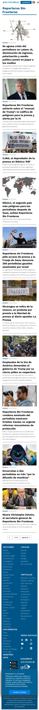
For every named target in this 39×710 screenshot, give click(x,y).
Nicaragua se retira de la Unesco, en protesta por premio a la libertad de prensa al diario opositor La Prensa (19, 313)
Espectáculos (8, 597)
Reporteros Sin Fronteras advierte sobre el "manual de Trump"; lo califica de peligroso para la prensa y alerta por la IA (18, 112)
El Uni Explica (8, 564)
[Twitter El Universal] (31, 640)
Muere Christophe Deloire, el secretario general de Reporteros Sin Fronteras (18, 518)
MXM (5, 610)
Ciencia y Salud (9, 607)
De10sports (25, 600)
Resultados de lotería (26, 617)
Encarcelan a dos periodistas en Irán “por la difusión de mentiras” (18, 474)
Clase (5, 633)
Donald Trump (8, 575)
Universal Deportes (10, 594)
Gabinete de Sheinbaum (7, 568)
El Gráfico (24, 597)
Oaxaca (23, 553)
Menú (5, 616)
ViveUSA (24, 605)
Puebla (23, 556)
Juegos (23, 608)
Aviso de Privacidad (20, 686)
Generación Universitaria (25, 593)
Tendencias (7, 605)
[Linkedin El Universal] (31, 648)
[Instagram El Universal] (31, 644)
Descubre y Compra (28, 578)
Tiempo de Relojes (10, 649)
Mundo (5, 43)
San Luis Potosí (26, 564)
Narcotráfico (7, 583)
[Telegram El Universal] (22, 640)
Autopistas (7, 624)
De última (6, 618)
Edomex (24, 550)
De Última (7, 641)
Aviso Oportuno (26, 583)
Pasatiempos (25, 610)
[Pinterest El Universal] (22, 648)
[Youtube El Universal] (22, 644)
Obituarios (24, 589)
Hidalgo (23, 558)
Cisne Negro (7, 652)
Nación (5, 550)
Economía (7, 591)
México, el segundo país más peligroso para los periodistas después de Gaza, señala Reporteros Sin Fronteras (17, 209)
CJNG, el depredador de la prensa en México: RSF (18, 160)
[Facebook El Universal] (26, 640)
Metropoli (6, 577)
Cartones (6, 588)
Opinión (6, 586)
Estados (6, 580)
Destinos (6, 621)
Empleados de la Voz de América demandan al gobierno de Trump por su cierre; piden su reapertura (18, 367)
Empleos (24, 586)
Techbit (6, 613)
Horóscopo (25, 613)
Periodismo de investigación (8, 560)
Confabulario (8, 602)
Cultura (6, 599)
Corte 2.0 (6, 553)
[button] (26, 2)
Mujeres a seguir (9, 556)
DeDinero (24, 602)
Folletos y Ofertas (27, 580)
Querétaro (24, 561)
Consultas (6, 627)
